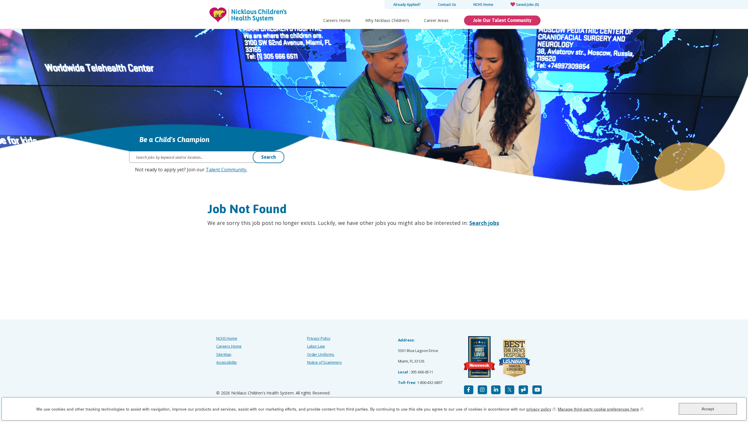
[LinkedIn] (496, 389)
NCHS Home (483, 4)
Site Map (223, 354)
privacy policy (541, 409)
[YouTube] (537, 389)
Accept (708, 408)
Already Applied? (407, 4)
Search (268, 157)
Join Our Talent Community (502, 20)
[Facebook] (468, 389)
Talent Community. (226, 169)
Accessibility (226, 362)
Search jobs (484, 222)
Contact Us (447, 4)
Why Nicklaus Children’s (387, 20)
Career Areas (436, 20)
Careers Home (337, 20)
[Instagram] (482, 389)
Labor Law (316, 346)
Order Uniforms (320, 354)
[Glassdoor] (523, 389)
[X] (509, 389)
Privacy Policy (318, 338)
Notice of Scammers (324, 362)
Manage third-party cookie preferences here (600, 409)
